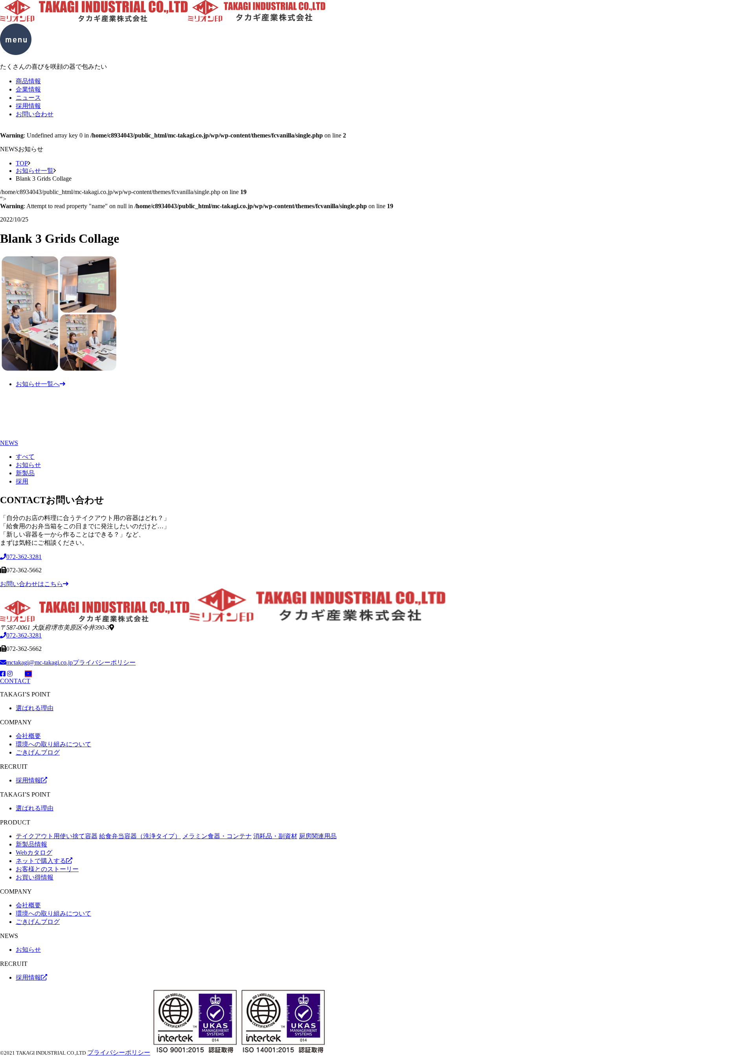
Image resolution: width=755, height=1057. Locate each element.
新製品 (25, 473)
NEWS (9, 443)
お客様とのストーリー (47, 869)
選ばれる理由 (34, 708)
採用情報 (28, 106)
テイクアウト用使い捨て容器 (57, 836)
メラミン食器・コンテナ (217, 836)
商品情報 (28, 81)
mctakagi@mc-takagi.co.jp (39, 662)
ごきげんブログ (38, 752)
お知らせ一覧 (34, 170)
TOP (22, 163)
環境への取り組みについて (53, 744)
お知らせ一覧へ (38, 384)
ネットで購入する (41, 860)
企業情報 (28, 89)
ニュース (28, 97)
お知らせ (28, 465)
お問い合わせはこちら (31, 584)
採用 (22, 481)
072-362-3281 (24, 635)
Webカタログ (34, 852)
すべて (25, 456)
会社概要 (28, 736)
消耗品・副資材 (275, 836)
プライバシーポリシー (104, 662)
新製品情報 (31, 844)
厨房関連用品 (318, 836)
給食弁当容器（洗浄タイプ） (140, 836)
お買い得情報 (34, 877)
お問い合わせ (34, 114)
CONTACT (15, 681)
